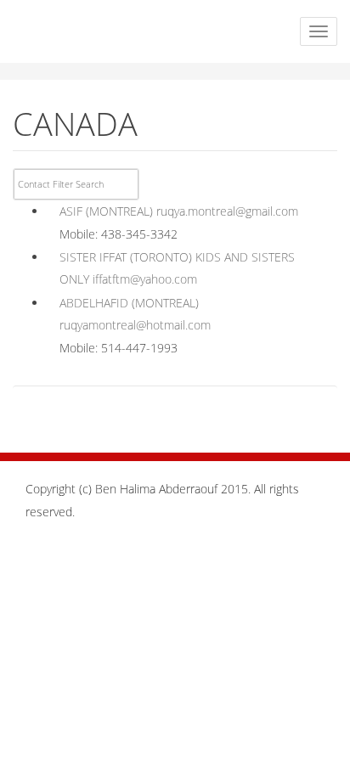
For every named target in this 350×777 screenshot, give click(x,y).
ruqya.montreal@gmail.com (227, 211)
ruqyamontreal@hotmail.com (135, 325)
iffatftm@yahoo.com (145, 279)
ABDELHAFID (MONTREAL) (129, 303)
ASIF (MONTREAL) (106, 211)
